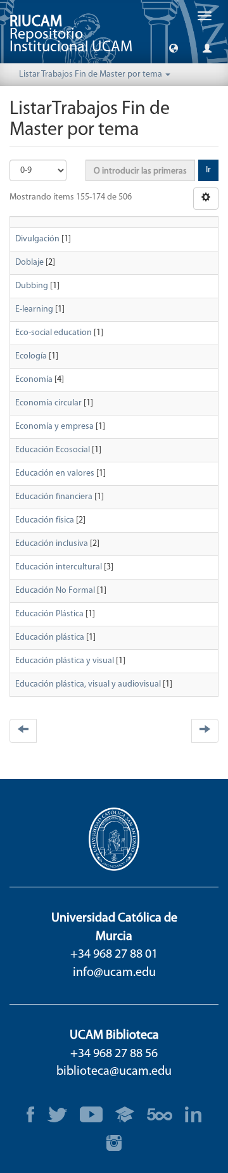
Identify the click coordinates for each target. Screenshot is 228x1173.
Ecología (31, 356)
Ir (208, 170)
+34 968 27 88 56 (114, 1054)
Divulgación (37, 239)
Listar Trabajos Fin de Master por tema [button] (91, 74)
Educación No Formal (55, 590)
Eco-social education (53, 333)
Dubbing (31, 286)
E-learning (34, 309)
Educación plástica (49, 637)
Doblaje (29, 262)
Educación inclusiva (51, 543)
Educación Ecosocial (52, 450)
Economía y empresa (54, 426)
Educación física (44, 520)
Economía (34, 379)
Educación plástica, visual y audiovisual (88, 684)
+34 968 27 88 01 (114, 954)
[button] (173, 47)
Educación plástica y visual (64, 661)
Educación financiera (53, 497)
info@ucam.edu (114, 973)
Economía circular (48, 403)
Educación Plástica (49, 614)
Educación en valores (54, 473)
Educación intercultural (58, 567)
